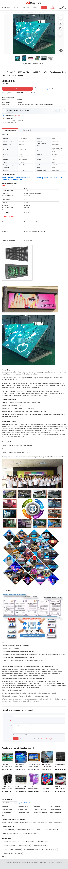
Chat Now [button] (51, 89)
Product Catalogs (25, 802)
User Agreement (43, 862)
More (3, 856)
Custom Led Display (39, 12)
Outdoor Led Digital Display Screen (12, 849)
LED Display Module (23, 806)
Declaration (51, 862)
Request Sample (31, 92)
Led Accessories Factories (9, 841)
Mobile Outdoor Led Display (31, 849)
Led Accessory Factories (9, 845)
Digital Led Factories (43, 841)
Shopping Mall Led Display (29, 833)
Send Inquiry (17, 89)
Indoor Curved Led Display (51, 829)
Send (16, 739)
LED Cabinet (37, 806)
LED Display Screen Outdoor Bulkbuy (12, 853)
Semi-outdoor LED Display (23, 829)
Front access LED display (56, 809)
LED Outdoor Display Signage (49, 849)
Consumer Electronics (11, 12)
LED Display (20, 12)
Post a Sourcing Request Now (49, 739)
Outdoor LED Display (7, 809)
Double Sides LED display (40, 812)
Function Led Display (24, 845)
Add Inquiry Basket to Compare (34, 64)
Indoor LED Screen (55, 806)
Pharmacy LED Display (23, 812)
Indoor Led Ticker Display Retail (11, 833)
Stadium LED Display (55, 812)
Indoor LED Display (29, 12)
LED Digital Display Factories (27, 841)
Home (3, 12)
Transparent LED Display (40, 809)
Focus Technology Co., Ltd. (23, 862)
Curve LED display (6, 812)
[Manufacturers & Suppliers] (34, 2)
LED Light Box (37, 829)
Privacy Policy (58, 862)
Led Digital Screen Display (39, 845)
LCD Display (5, 806)
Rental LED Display (22, 809)
